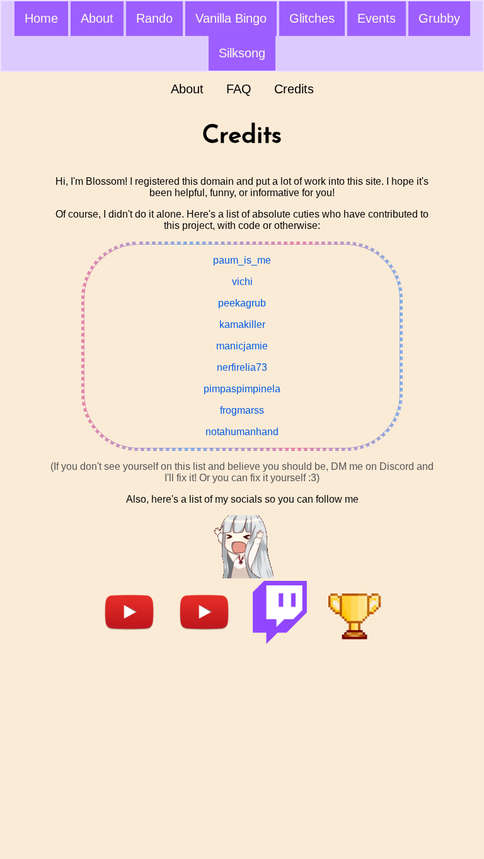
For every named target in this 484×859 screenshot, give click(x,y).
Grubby (439, 18)
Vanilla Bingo (231, 18)
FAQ (238, 89)
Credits (294, 89)
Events (376, 18)
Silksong (242, 53)
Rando (154, 18)
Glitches (312, 18)
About (97, 18)
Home (41, 18)
